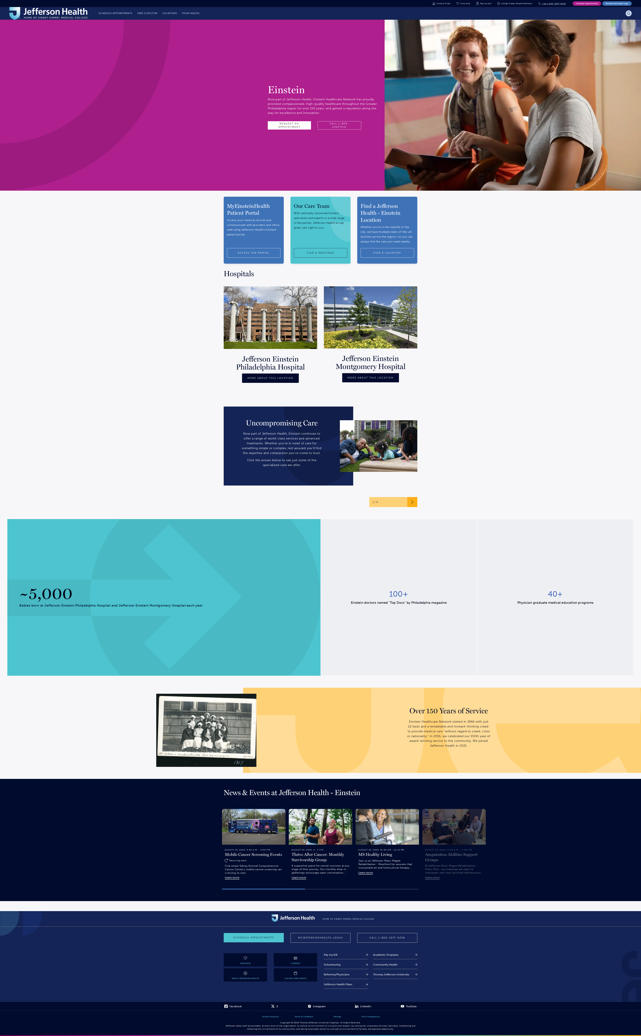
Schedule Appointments (587, 3)
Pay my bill (485, 3)
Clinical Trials (443, 3)
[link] (346, 954)
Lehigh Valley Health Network (516, 3)
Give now (465, 3)
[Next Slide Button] (412, 502)
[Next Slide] (423, 843)
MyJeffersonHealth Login (617, 3)
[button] (263, 889)
